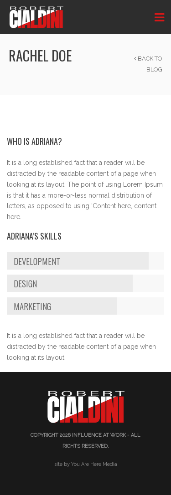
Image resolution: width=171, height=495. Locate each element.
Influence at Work (99, 435)
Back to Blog (149, 64)
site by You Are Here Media (85, 464)
